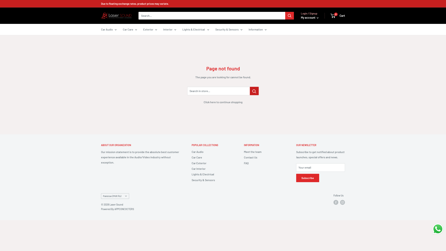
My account (308, 17)
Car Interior (199, 168)
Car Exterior (199, 163)
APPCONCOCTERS (124, 209)
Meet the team (253, 151)
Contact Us (250, 157)
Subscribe (307, 178)
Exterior (148, 29)
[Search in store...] (254, 91)
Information (256, 29)
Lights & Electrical (193, 29)
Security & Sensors (227, 29)
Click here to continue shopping (223, 102)
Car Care (128, 29)
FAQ (246, 163)
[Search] (289, 16)
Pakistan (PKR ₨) (112, 196)
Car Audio (107, 29)
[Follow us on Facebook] (335, 202)
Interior (167, 29)
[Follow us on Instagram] (342, 202)
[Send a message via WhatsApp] (438, 229)
